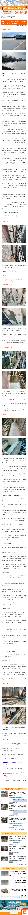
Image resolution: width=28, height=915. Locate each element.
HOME (2, 16)
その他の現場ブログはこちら (20, 897)
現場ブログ (8, 16)
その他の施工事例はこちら (21, 829)
